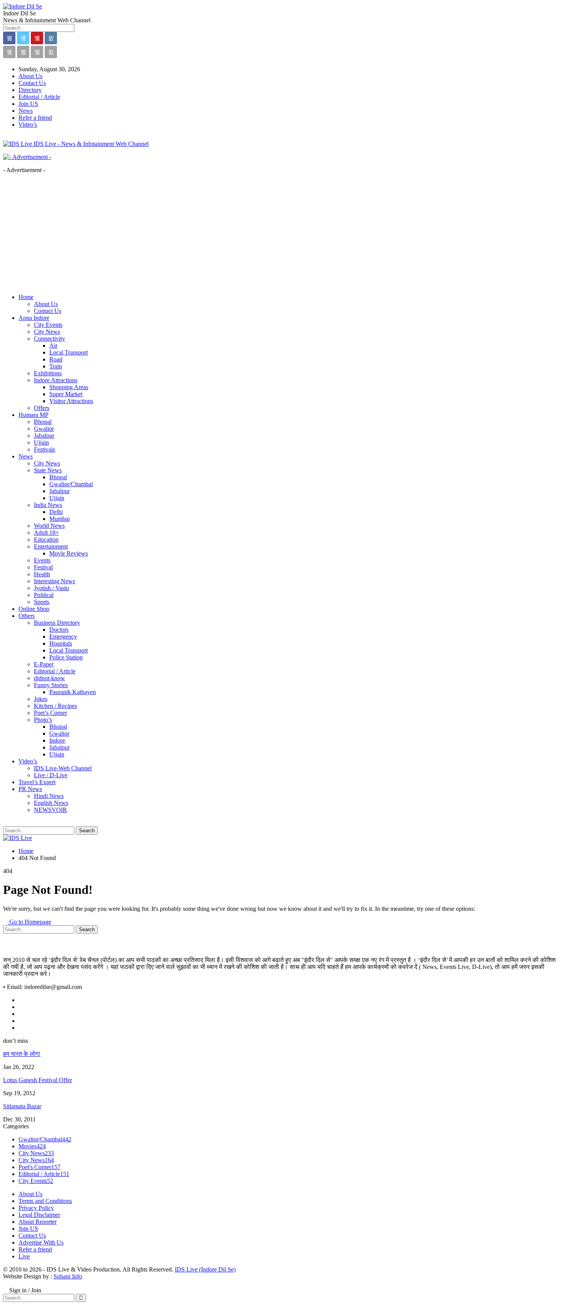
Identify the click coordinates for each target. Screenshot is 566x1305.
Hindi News (49, 796)
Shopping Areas (68, 387)
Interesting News (54, 581)
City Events (48, 324)
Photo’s (43, 719)
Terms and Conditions (45, 1201)
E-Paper (44, 664)
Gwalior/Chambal (71, 484)
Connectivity (49, 338)
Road (55, 359)
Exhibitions (48, 373)
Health (42, 574)
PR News (30, 789)
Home (25, 297)
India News (48, 505)
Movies (32, 1146)
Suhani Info (68, 1276)
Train (55, 366)
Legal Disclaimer (39, 1214)
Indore (57, 740)
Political (44, 595)
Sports (41, 602)
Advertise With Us (41, 1242)
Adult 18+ (46, 532)
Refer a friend (35, 117)
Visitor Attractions (71, 401)
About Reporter (37, 1221)
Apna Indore (33, 318)
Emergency (63, 636)
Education (46, 539)
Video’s (27, 124)
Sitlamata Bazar (22, 1106)
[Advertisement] (283, 234)
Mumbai (59, 518)
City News (47, 331)
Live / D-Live (50, 775)
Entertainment (51, 546)
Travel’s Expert (36, 782)
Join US (28, 103)
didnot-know (49, 678)
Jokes (40, 699)
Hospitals (60, 643)
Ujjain (41, 442)
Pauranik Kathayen (72, 692)
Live (24, 1256)
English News (51, 803)
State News (48, 470)
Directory (30, 90)
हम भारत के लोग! (21, 1054)
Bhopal (43, 421)
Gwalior (44, 428)
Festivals (44, 449)
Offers (41, 408)
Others (26, 615)
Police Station (66, 657)
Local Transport (68, 352)
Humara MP (33, 415)
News (25, 110)
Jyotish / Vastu (51, 588)
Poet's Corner (39, 1167)
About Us (30, 76)
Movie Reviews (68, 553)
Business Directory (57, 622)
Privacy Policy (36, 1208)
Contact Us (32, 83)
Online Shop (33, 609)
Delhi (56, 512)
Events (42, 560)
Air (53, 345)
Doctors (59, 629)
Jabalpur (44, 435)
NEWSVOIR (50, 809)
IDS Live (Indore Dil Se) (205, 1269)
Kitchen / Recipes (55, 706)
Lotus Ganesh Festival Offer (37, 1080)
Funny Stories (51, 685)
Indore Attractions (55, 380)
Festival (43, 567)
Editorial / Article (39, 97)
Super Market (65, 394)
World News (49, 525)
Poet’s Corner (50, 712)
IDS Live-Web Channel (63, 768)
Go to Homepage (29, 922)
